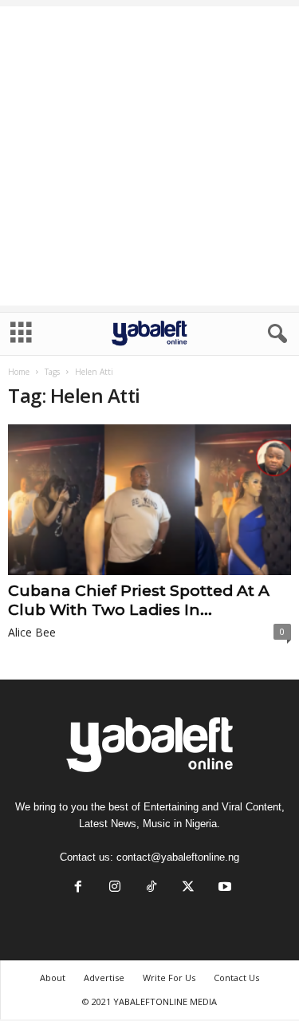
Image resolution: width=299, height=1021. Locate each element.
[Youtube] (223, 888)
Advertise (104, 978)
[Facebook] (78, 888)
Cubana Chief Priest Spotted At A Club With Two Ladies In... (138, 600)
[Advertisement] (149, 156)
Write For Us (169, 978)
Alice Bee (32, 632)
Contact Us (236, 978)
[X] (188, 888)
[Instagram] (114, 888)
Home (19, 371)
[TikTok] (151, 888)
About (52, 978)
